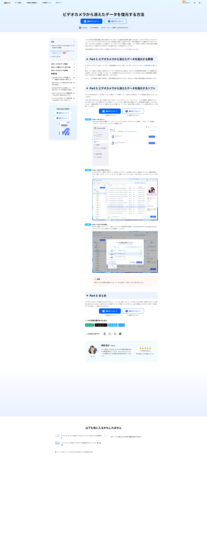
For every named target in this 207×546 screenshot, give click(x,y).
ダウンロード (186, 2)
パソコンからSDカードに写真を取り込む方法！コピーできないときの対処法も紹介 (62, 99)
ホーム (58, 452)
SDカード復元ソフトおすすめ (61, 67)
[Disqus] (103, 390)
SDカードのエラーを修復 (59, 70)
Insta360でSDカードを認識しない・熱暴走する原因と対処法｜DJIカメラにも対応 (62, 78)
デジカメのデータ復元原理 (143, 65)
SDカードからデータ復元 (59, 64)
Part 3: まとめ (56, 56)
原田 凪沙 (85, 27)
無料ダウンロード (93, 21)
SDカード (109, 27)
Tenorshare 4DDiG (90, 100)
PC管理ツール (46, 3)
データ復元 (18, 3)
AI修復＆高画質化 (32, 3)
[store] (194, 3)
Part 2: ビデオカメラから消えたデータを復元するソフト (63, 52)
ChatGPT (90, 325)
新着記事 (54, 74)
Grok (122, 325)
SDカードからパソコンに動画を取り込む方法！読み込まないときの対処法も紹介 (62, 94)
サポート (58, 3)
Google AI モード (101, 325)
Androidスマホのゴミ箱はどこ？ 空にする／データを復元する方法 (62, 89)
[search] (200, 3)
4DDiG (129, 304)
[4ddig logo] (7, 2)
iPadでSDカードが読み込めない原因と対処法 (62, 84)
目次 (52, 42)
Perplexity (114, 325)
